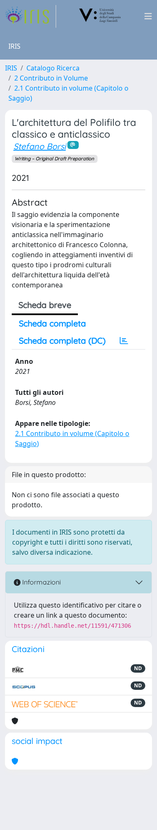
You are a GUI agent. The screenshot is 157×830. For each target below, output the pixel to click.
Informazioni (41, 582)
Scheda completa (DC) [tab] (62, 340)
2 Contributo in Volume (51, 78)
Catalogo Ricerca (53, 68)
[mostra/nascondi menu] (148, 16)
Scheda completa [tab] (52, 323)
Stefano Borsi (39, 146)
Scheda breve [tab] (44, 305)
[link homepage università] (100, 16)
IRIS (11, 68)
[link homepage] (30, 16)
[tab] (124, 341)
